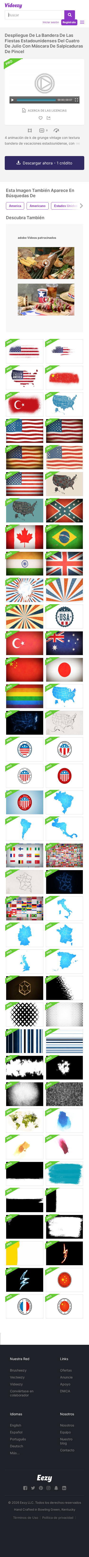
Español (16, 1432)
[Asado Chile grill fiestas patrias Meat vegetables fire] (46, 264)
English (15, 1425)
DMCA (65, 1391)
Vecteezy (17, 1377)
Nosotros (67, 1425)
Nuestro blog (66, 1441)
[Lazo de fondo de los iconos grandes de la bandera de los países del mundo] (24, 855)
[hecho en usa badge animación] (24, 749)
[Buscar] (69, 14)
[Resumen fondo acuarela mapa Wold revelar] (24, 1121)
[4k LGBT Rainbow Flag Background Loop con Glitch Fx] (24, 696)
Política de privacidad (57, 1517)
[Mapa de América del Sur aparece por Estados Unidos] (24, 829)
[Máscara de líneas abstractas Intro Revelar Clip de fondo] (64, 1041)
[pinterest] (41, 1488)
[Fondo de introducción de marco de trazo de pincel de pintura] (24, 1253)
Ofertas (66, 1370)
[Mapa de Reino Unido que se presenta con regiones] (24, 961)
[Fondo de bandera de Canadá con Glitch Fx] (24, 537)
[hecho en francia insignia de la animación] (24, 1306)
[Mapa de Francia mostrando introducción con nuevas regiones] (64, 935)
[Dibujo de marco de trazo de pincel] (64, 1227)
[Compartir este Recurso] (49, 118)
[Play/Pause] (12, 100)
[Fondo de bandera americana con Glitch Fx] (24, 484)
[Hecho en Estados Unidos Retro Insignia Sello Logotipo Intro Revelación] (64, 617)
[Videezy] (13, 5)
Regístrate (69, 22)
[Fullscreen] (76, 100)
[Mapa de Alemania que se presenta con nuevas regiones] (24, 935)
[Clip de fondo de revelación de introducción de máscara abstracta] (64, 988)
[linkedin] (64, 1488)
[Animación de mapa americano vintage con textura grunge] (64, 351)
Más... (15, 1453)
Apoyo (65, 1384)
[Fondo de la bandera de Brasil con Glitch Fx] (64, 537)
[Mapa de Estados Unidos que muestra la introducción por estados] (64, 696)
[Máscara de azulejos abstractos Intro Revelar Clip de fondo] (64, 1015)
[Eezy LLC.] (44, 1478)
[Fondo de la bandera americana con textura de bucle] (24, 431)
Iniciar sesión (51, 22)
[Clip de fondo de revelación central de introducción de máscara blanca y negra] (64, 1068)
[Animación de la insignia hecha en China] (64, 1280)
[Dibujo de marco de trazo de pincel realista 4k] (24, 1227)
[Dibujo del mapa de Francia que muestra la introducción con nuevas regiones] (24, 882)
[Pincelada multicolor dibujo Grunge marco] (64, 1174)
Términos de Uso (25, 1517)
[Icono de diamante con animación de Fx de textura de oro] (24, 988)
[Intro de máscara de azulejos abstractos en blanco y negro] (24, 1015)
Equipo (65, 1432)
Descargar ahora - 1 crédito (47, 163)
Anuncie (66, 1377)
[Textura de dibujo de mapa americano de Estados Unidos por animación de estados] (64, 723)
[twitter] (33, 1488)
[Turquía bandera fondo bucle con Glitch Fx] (24, 643)
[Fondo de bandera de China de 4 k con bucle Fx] (24, 670)
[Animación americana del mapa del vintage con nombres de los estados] (64, 404)
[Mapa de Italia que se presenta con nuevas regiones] (64, 908)
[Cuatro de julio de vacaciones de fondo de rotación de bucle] (24, 590)
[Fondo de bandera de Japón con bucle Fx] (64, 670)
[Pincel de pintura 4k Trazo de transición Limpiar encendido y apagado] (24, 1200)
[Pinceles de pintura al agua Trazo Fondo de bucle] (64, 1121)
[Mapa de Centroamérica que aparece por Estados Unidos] (64, 829)
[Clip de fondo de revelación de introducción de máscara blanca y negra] (24, 1068)
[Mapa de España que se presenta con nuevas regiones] (64, 961)
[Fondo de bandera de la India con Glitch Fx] (24, 564)
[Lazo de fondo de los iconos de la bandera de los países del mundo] (24, 908)
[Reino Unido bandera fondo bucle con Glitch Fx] (64, 564)
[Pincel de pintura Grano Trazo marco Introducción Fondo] (24, 1094)
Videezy (16, 1384)
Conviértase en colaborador (21, 1393)
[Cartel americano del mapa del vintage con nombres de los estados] (64, 457)
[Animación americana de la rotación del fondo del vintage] (24, 617)
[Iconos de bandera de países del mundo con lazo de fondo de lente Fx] (64, 855)
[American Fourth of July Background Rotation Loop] (64, 590)
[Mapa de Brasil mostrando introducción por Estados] (64, 802)
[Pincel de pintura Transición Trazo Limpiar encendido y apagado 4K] (24, 1174)
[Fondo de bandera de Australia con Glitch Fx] (64, 643)
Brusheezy (18, 1370)
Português (18, 1439)
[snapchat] (56, 1488)
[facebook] (25, 1488)
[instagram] (48, 1488)
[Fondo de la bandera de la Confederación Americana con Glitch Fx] (64, 511)
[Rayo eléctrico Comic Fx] (24, 1280)
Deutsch (16, 1446)
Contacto (67, 1450)
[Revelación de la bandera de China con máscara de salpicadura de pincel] (64, 378)
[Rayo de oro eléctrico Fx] (64, 1253)
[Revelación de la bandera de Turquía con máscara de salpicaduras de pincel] (24, 404)
